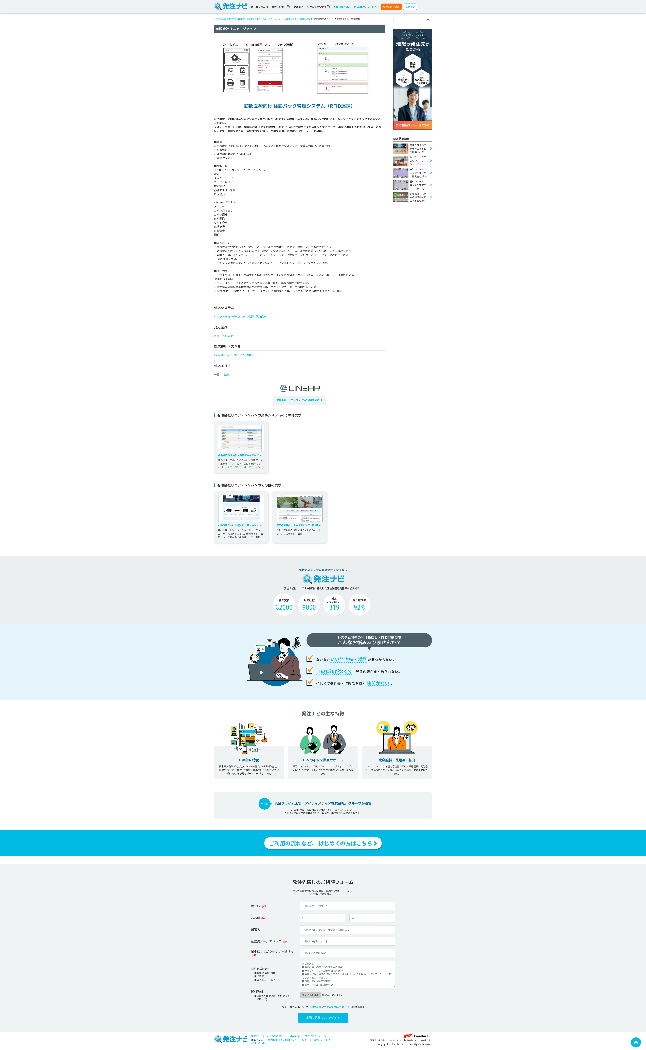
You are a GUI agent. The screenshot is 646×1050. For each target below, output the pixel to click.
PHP (249, 355)
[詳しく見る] (412, 78)
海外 (226, 374)
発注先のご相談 (391, 6)
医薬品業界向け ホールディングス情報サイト (298, 525)
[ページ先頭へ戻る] (636, 1042)
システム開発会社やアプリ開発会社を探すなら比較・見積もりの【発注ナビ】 (249, 18)
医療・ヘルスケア (225, 336)
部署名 (255, 929)
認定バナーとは (322, 1039)
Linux (228, 355)
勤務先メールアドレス (266, 941)
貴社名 (255, 906)
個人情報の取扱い (336, 1006)
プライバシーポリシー (317, 1036)
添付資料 (257, 991)
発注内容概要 (260, 969)
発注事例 (298, 6)
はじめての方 (258, 6)
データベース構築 (243, 316)
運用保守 (261, 316)
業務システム (292, 18)
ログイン (410, 6)
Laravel (218, 355)
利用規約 (316, 1006)
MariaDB (239, 355)
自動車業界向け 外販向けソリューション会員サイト (240, 525)
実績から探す (306, 18)
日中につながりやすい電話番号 (272, 951)
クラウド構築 (222, 316)
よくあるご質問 (275, 1036)
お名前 (255, 917)
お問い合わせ (258, 1043)
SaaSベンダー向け (294, 1039)
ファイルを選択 (310, 995)
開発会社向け (275, 1039)
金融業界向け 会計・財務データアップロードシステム (240, 455)
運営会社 (255, 1036)
